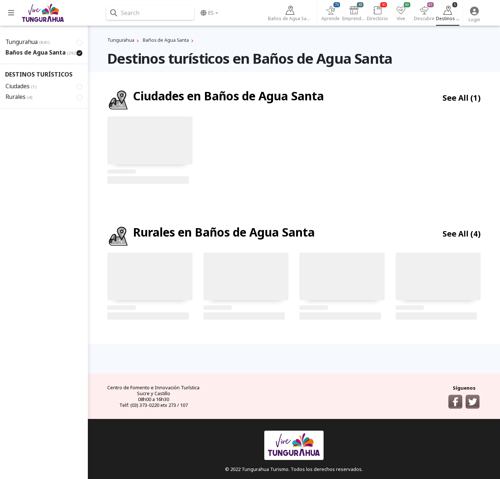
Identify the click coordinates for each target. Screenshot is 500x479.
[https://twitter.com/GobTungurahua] (473, 402)
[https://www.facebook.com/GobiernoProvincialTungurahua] (455, 402)
